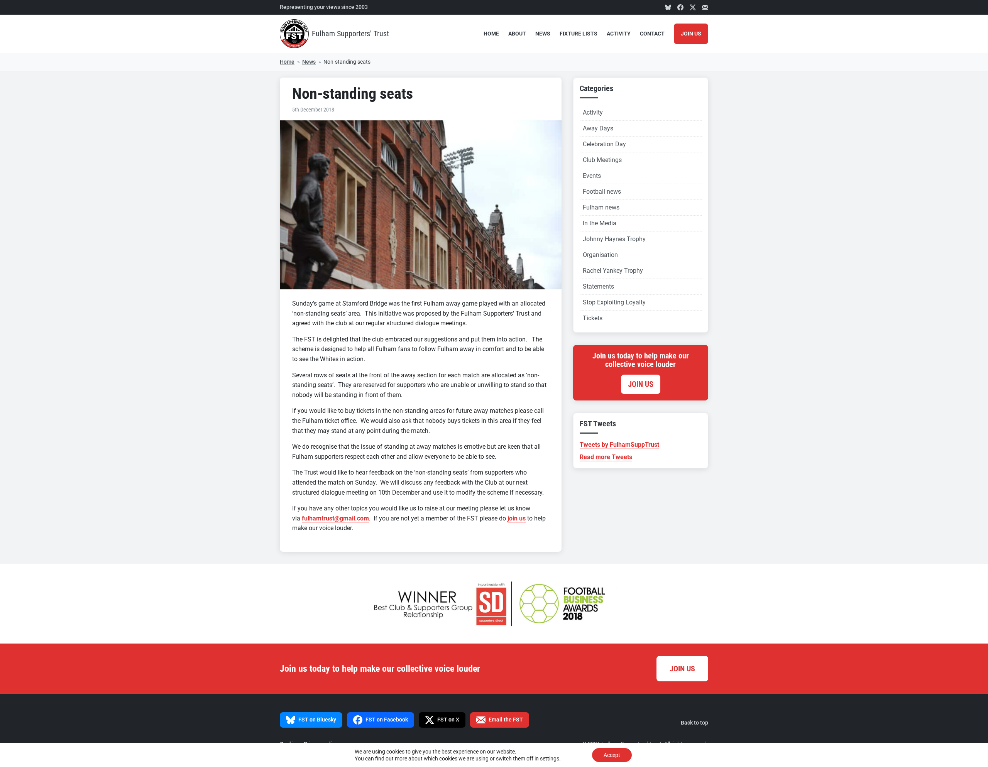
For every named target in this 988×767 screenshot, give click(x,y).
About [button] (517, 33)
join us (517, 518)
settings (549, 758)
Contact (652, 33)
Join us (640, 384)
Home (491, 33)
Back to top (694, 723)
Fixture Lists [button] (578, 33)
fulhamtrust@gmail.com (335, 518)
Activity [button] (619, 33)
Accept (612, 755)
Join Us (691, 33)
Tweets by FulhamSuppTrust (619, 444)
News (542, 33)
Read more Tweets (606, 457)
